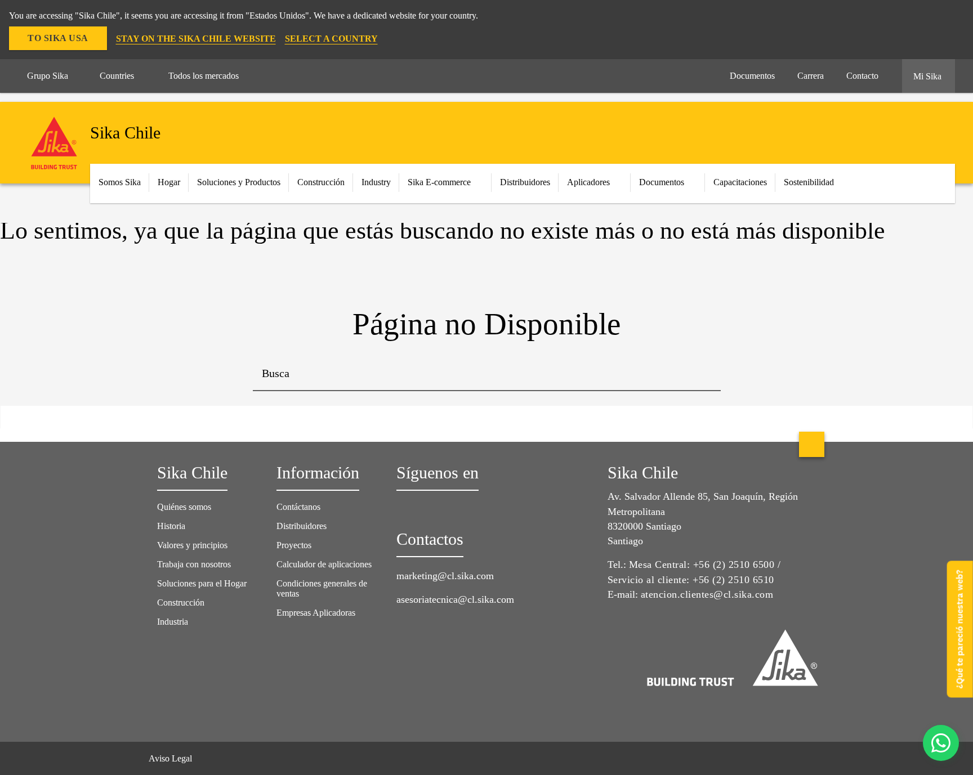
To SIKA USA (58, 38)
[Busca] (704, 374)
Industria (172, 621)
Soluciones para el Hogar (202, 583)
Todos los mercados (203, 75)
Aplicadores (588, 182)
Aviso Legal (170, 758)
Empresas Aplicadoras (315, 612)
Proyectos (293, 545)
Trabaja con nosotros (194, 564)
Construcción (180, 602)
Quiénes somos (184, 507)
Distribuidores (525, 182)
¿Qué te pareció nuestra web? (960, 629)
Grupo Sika (47, 75)
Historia (171, 526)
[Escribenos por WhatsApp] (941, 743)
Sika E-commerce (439, 182)
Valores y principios (192, 545)
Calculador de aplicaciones (324, 564)
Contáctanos (298, 507)
